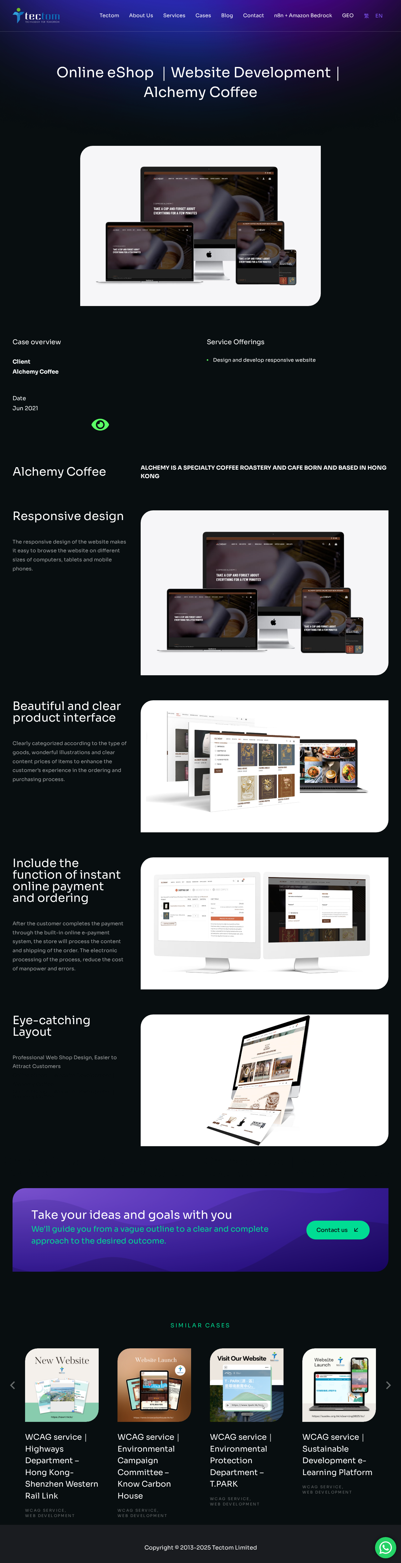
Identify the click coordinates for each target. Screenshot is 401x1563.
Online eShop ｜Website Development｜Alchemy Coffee (96, 1167)
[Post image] (62, 1385)
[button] (12, 1385)
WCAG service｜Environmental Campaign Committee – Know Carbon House (149, 1466)
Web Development (50, 1515)
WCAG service (45, 1510)
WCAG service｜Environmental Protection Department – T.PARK (242, 1460)
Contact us (332, 1230)
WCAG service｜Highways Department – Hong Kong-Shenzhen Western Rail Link (61, 1466)
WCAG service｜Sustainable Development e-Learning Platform (337, 1454)
